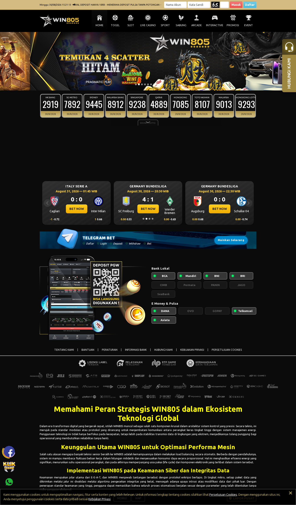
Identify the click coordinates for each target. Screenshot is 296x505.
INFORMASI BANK (136, 349)
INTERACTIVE (214, 25)
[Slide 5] (148, 84)
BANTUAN (87, 349)
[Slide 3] (142, 84)
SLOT (130, 25)
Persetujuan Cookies (223, 494)
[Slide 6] (151, 84)
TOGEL (115, 25)
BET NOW (88, 209)
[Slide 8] (157, 84)
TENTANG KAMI (64, 349)
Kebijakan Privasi (99, 499)
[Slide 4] (145, 84)
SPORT (165, 25)
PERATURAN (109, 349)
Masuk (236, 4)
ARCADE (196, 25)
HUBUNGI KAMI (163, 349)
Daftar (250, 4)
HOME (99, 25)
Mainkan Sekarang (231, 240)
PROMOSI (233, 25)
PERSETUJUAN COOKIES (227, 349)
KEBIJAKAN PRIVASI (192, 349)
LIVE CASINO (148, 25)
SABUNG (181, 25)
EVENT (248, 25)
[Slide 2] (139, 84)
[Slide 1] (136, 84)
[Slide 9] (160, 84)
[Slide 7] (154, 84)
